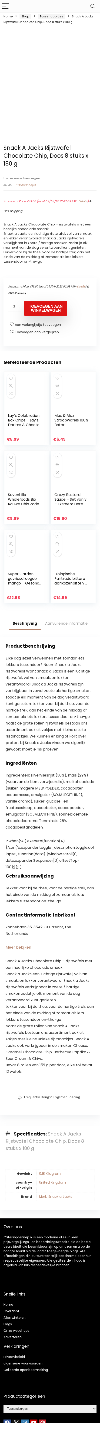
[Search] (92, 6)
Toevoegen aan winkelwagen (46, 308)
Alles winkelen (14, 1317)
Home (8, 16)
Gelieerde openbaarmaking (25, 1369)
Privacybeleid (14, 1356)
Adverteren (12, 1337)
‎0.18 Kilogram (50, 1173)
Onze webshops (16, 1330)
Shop (25, 16)
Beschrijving (25, 623)
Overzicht (11, 1311)
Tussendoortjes (51, 16)
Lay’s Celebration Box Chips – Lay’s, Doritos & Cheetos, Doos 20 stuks (25, 422)
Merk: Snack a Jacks (55, 1196)
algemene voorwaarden (23, 1363)
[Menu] (5, 6)
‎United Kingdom (52, 1182)
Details (82, 201)
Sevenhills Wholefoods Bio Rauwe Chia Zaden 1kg (24, 501)
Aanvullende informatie (66, 623)
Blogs (7, 1324)
